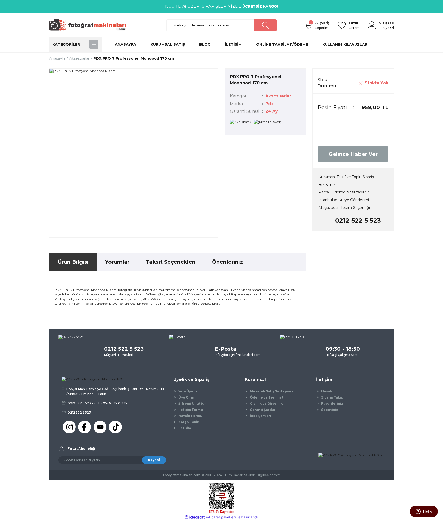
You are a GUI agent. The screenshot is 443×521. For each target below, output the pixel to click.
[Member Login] (372, 25)
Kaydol (154, 460)
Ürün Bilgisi (73, 262)
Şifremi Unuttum (192, 403)
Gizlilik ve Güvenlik (266, 403)
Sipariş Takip (332, 397)
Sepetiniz (329, 410)
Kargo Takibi (189, 422)
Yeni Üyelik (187, 391)
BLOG (204, 44)
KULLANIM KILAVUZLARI (345, 44)
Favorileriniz (332, 403)
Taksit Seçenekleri (171, 262)
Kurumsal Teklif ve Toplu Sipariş (346, 177)
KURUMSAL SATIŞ (167, 44)
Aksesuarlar (278, 96)
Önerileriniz (227, 262)
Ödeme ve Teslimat (266, 397)
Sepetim (322, 25)
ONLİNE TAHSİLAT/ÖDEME (282, 44)
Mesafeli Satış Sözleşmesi (272, 391)
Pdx (269, 103)
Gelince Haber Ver (353, 154)
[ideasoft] (194, 517)
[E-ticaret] (221, 517)
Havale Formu (190, 416)
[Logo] (90, 25)
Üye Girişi (186, 397)
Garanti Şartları (263, 410)
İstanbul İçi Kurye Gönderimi (344, 200)
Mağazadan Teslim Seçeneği (344, 207)
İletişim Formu (190, 410)
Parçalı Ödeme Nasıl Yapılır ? (344, 192)
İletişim (184, 428)
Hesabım (328, 391)
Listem (354, 25)
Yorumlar (117, 262)
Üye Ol (388, 28)
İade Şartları (260, 416)
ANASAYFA (125, 44)
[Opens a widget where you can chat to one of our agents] (424, 512)
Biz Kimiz (327, 184)
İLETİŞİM (233, 44)
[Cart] (308, 25)
